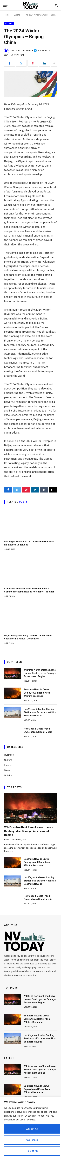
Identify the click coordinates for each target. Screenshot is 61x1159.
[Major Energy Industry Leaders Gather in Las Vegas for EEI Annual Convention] (30, 617)
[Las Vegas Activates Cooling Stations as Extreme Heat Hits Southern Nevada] (12, 712)
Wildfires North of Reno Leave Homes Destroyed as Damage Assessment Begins (40, 673)
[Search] (56, 5)
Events (8, 23)
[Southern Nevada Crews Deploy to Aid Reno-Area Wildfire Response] (12, 693)
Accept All (32, 1129)
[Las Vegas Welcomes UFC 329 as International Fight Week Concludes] (30, 523)
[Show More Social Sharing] (54, 63)
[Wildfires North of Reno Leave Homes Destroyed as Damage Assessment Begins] (12, 673)
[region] (30, 1128)
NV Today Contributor (24, 50)
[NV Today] (30, 5)
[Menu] (5, 5)
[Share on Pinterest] (32, 63)
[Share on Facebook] (9, 63)
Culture (8, 760)
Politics (8, 775)
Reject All (32, 1151)
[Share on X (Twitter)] (21, 63)
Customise (32, 1140)
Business (9, 754)
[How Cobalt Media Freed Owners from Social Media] (12, 732)
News (7, 770)
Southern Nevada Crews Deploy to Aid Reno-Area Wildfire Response (37, 692)
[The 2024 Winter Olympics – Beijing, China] (30, 84)
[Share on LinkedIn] (44, 63)
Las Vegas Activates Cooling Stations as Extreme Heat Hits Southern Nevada (40, 712)
